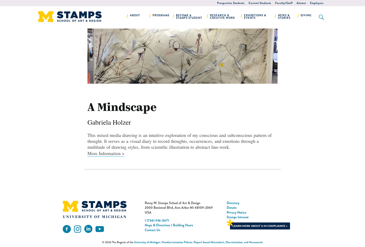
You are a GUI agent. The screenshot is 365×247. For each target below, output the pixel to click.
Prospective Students (231, 3)
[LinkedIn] (88, 229)
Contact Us (152, 230)
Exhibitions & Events (255, 16)
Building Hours (183, 225)
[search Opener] (321, 17)
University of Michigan (147, 242)
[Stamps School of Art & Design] (95, 209)
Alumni (301, 3)
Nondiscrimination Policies (177, 242)
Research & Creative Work (222, 16)
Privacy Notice (236, 212)
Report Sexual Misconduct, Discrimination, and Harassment (228, 242)
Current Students (260, 3)
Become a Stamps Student (189, 16)
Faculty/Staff (284, 3)
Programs (161, 15)
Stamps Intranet (238, 217)
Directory (233, 203)
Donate (232, 207)
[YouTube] (99, 229)
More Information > (105, 153)
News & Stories (284, 16)
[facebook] (67, 229)
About (135, 15)
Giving (306, 15)
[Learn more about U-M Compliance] (258, 224)
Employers (317, 3)
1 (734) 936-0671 (157, 220)
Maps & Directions (157, 225)
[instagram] (77, 229)
